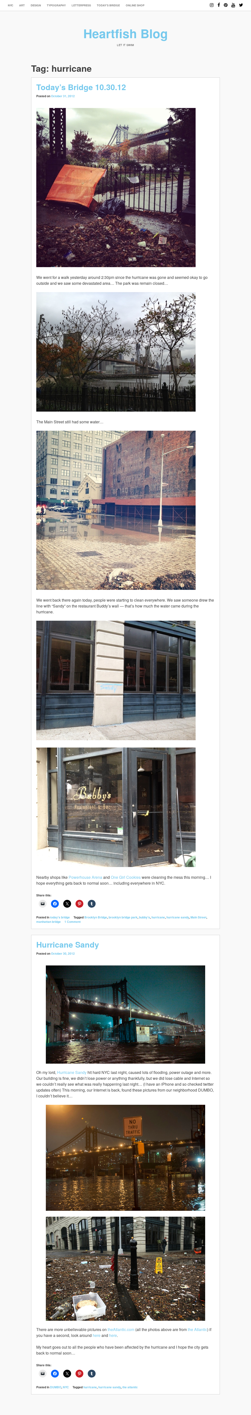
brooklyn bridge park (123, 917)
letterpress (81, 5)
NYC (10, 5)
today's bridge (60, 917)
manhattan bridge (48, 921)
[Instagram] (211, 3)
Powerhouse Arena (85, 877)
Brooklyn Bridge (95, 917)
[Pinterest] (225, 3)
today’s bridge (108, 5)
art (22, 5)
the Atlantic (197, 1329)
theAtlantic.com (121, 1329)
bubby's (144, 917)
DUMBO (55, 1387)
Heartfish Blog (125, 33)
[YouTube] (233, 3)
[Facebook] (218, 3)
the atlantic (130, 1387)
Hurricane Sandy (67, 944)
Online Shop (135, 5)
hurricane (158, 917)
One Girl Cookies (126, 877)
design (36, 5)
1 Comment (72, 921)
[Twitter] (241, 3)
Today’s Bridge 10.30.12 (81, 87)
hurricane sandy (177, 917)
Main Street (198, 917)
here (96, 1335)
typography (56, 5)
